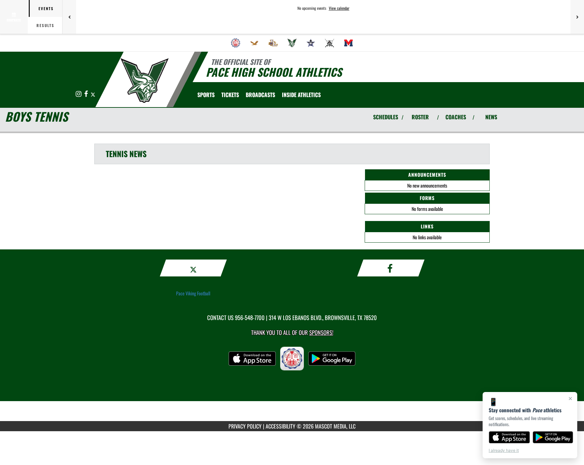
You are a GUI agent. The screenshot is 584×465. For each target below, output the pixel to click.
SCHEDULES (385, 117)
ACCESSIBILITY (280, 426)
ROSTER (420, 117)
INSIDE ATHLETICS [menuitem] (301, 95)
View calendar (339, 8)
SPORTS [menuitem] (206, 95)
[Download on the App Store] (509, 437)
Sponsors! (321, 332)
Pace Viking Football (193, 293)
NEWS (491, 117)
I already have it (504, 450)
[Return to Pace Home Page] (144, 80)
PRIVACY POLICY (245, 426)
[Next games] (577, 17)
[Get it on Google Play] (553, 437)
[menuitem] (235, 42)
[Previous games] (69, 17)
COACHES (455, 117)
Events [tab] (46, 8)
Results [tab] (45, 25)
